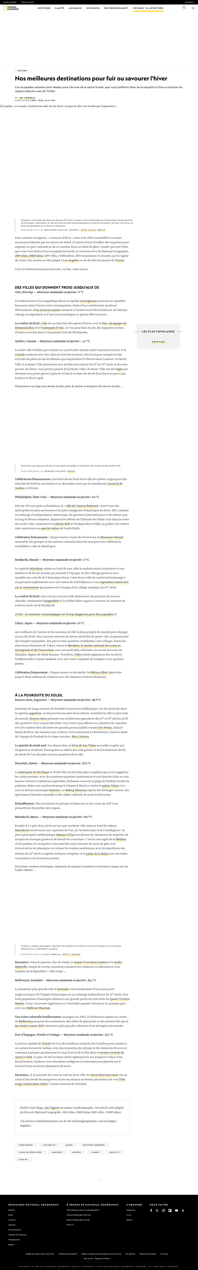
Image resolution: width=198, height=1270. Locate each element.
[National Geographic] (5, 8)
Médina (121, 839)
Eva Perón (105, 727)
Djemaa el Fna (65, 834)
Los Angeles (71, 260)
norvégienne (88, 301)
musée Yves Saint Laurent (91, 962)
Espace (11, 1244)
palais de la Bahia (97, 853)
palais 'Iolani (110, 785)
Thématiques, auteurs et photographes (83, 1210)
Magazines (10, 2)
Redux (102, 230)
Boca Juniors (80, 736)
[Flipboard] (170, 1211)
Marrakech (22, 830)
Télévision (27, 2)
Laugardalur (51, 600)
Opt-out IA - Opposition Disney (97, 1258)
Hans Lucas (88, 230)
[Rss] (183, 1211)
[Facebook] (151, 1211)
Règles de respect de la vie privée (40, 1254)
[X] (157, 1211)
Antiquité (49, 1145)
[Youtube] (176, 1211)
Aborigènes (26, 1145)
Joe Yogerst (27, 98)
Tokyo (78, 654)
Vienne (119, 260)
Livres (128, 1215)
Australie (63, 989)
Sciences (11, 1225)
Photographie (14, 1239)
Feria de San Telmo (84, 745)
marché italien (50, 528)
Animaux (12, 1220)
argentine (35, 713)
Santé (10, 1215)
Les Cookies (130, 1254)
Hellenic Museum (38, 1008)
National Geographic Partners (79, 1215)
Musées (77, 1152)
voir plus (158, 342)
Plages (95, 1152)
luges (119, 369)
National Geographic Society (78, 1220)
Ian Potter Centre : (27, 1026)
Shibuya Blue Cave (102, 672)
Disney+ (190, 2)
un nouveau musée (47, 310)
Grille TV (70, 1225)
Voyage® (22, 71)
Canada (20, 354)
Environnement (14, 1230)
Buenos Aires (38, 718)
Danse (69, 1145)
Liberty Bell (62, 524)
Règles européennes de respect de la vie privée (101, 1254)
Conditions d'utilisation (67, 1254)
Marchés (57, 1152)
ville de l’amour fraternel (82, 506)
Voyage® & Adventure (17, 1235)
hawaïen (54, 790)
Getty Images (71, 954)
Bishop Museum (76, 790)
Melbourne (26, 1021)
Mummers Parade (111, 537)
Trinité (46, 1043)
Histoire (11, 1210)
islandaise (36, 568)
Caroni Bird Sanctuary (104, 1075)
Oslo (44, 323)
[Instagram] (163, 1211)
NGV (42, 1026)
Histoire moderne (94, 1145)
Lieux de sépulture (30, 1152)
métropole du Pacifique (34, 772)
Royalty (115, 1152)
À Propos (164, 1254)
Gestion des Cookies (147, 1254)
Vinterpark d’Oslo (52, 327)
